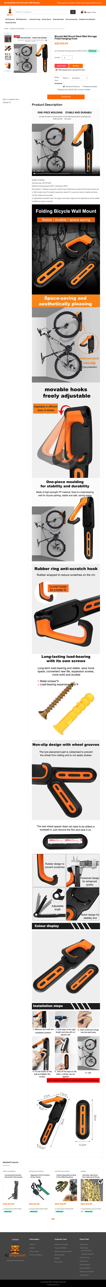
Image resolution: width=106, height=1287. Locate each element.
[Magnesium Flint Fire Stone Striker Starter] (40, 1190)
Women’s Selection (87, 1254)
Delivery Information (61, 1244)
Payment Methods (61, 1248)
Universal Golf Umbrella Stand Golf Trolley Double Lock (13, 1177)
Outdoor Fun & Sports (87, 19)
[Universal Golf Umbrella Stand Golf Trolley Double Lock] (14, 1190)
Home (6, 28)
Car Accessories (71, 19)
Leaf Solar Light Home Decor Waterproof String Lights (90, 1177)
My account (58, 1262)
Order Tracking (59, 1255)
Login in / (89, 12)
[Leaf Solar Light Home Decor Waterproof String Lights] (92, 1190)
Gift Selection (21, 19)
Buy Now (76, 66)
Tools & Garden (58, 19)
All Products (10, 19)
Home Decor (46, 19)
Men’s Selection (86, 1251)
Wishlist (57, 1258)
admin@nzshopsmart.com (15, 1260)
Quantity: (58, 57)
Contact (32, 1248)
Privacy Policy (34, 1251)
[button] (82, 12)
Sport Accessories (9, 1171)
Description (66, 97)
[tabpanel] (14, 1194)
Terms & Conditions (36, 1255)
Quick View (14, 1196)
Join (94, 12)
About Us (33, 1244)
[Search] (73, 12)
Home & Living (35, 19)
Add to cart (61, 66)
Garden (83, 1171)
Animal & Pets (10, 23)
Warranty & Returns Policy (63, 1251)
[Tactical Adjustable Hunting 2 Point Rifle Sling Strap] (66, 1190)
